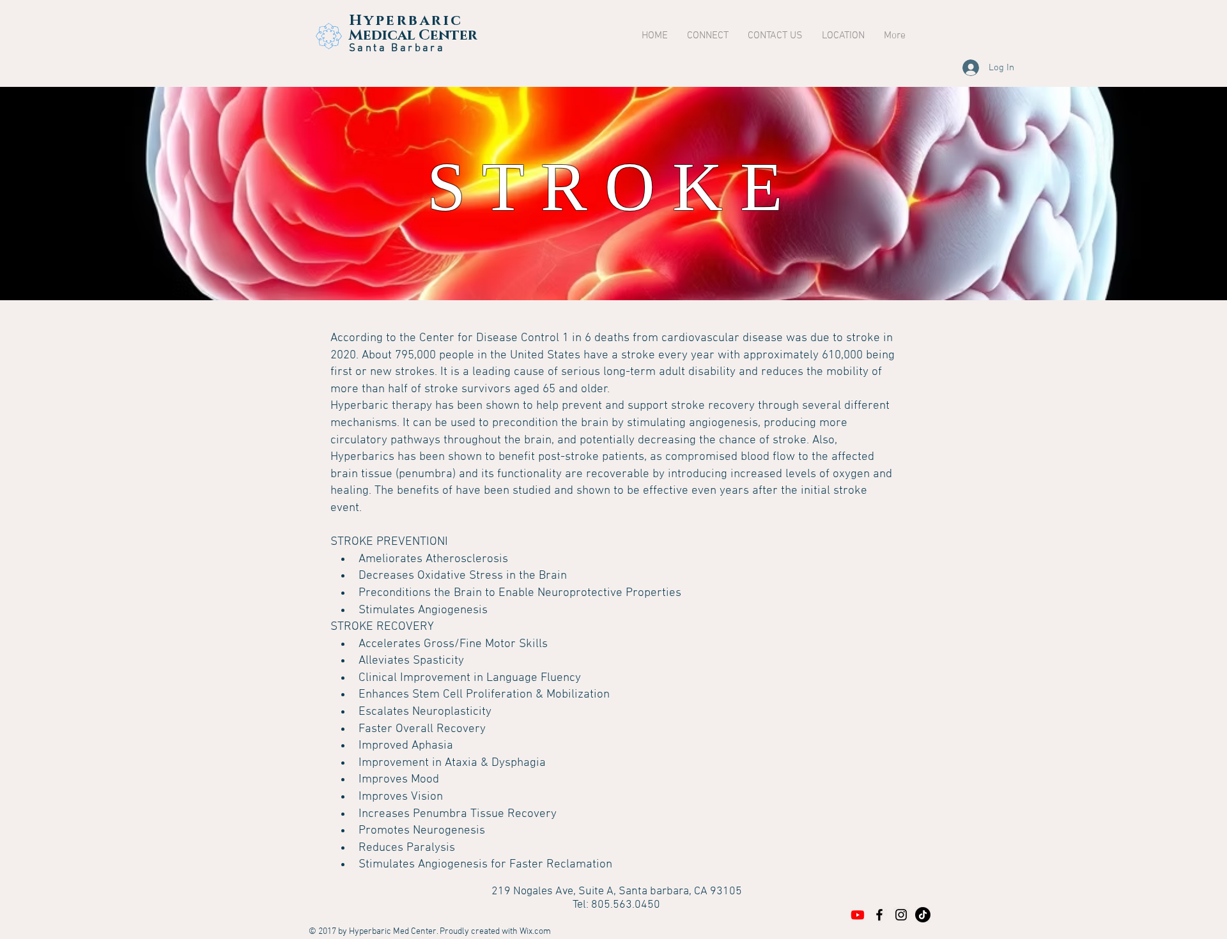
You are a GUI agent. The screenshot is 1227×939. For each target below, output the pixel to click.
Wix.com (535, 931)
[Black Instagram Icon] (901, 914)
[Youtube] (857, 914)
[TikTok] (922, 914)
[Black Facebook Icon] (879, 914)
